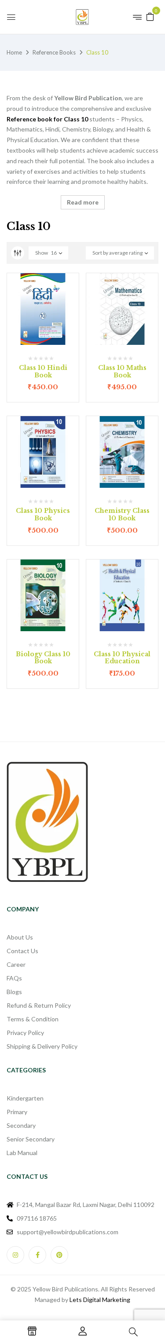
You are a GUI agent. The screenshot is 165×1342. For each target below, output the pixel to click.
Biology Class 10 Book (43, 658)
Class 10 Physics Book (43, 514)
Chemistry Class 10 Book (122, 514)
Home (14, 52)
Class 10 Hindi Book (43, 371)
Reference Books (54, 52)
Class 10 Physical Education (122, 658)
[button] (150, 16)
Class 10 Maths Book (122, 371)
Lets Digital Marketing (100, 1299)
